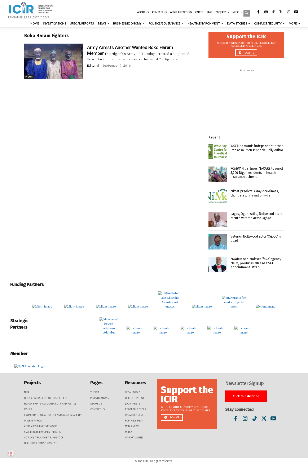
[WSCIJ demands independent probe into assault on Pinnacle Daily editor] (217, 151)
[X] (281, 12)
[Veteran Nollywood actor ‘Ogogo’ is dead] (217, 241)
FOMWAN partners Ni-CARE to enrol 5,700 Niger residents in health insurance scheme (256, 172)
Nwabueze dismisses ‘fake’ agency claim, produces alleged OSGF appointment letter (255, 263)
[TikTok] (273, 12)
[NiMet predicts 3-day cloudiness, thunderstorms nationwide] (217, 196)
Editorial (93, 65)
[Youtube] (296, 12)
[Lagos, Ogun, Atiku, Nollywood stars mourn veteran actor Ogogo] (217, 219)
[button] (246, 13)
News (29, 76)
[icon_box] (246, 43)
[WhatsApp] (288, 12)
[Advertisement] (246, 98)
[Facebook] (258, 12)
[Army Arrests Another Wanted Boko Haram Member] (53, 61)
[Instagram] (266, 12)
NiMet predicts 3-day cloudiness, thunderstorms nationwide (254, 193)
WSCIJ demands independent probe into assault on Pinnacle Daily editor (256, 148)
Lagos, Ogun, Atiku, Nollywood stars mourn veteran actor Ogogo (256, 216)
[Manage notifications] (11, 453)
